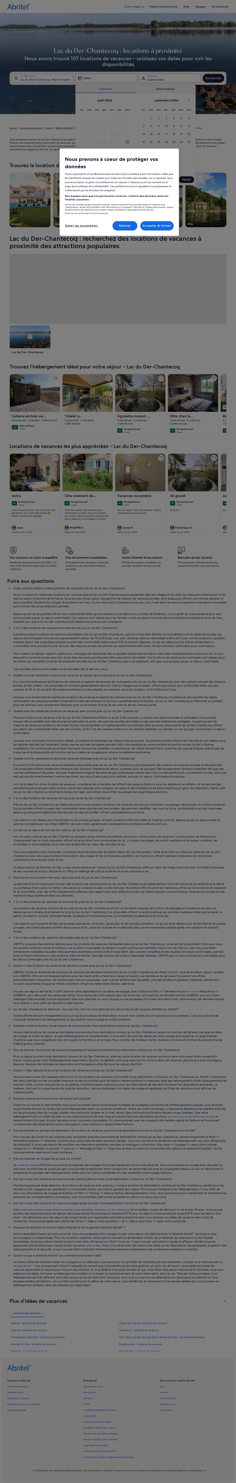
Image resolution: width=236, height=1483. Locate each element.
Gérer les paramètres (81, 225)
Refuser (125, 225)
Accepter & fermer (157, 225)
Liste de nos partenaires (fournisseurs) (86, 213)
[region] (119, 192)
